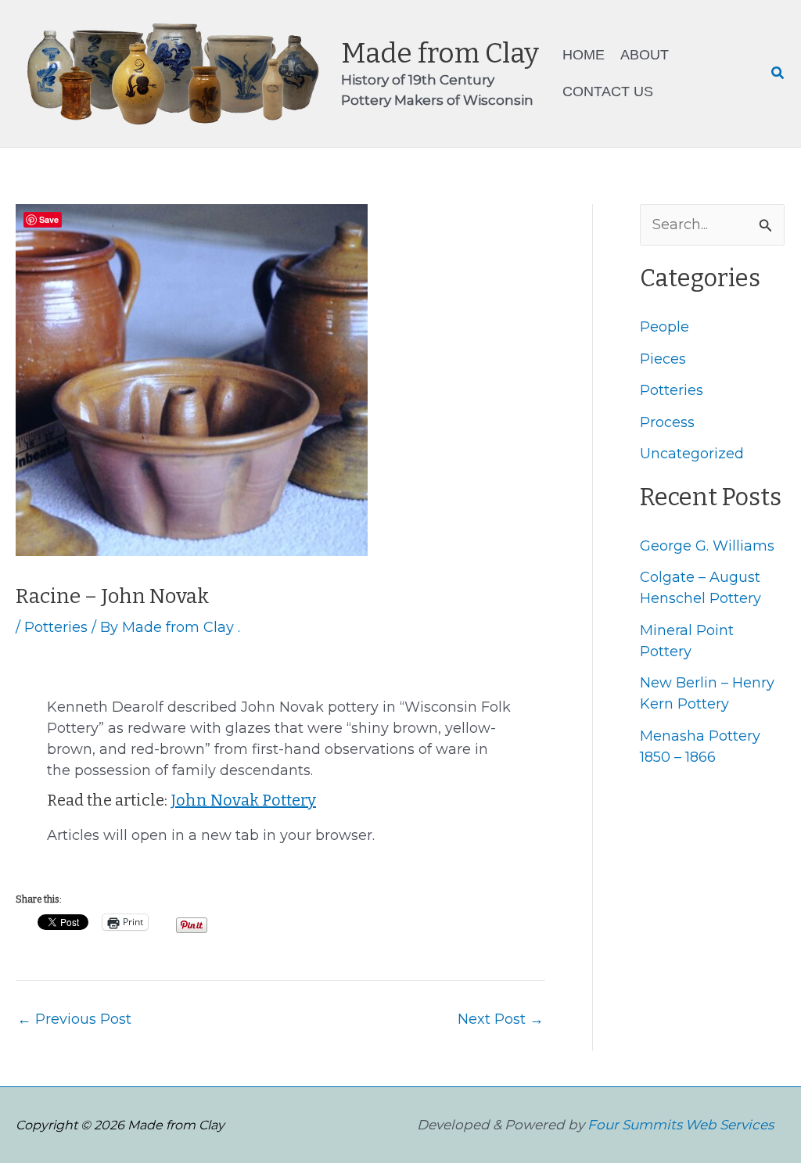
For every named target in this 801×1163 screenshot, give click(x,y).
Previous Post (74, 1019)
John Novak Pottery (243, 800)
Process (667, 422)
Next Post (501, 1019)
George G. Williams (707, 546)
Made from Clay (440, 53)
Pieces (663, 359)
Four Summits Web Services (680, 1124)
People (664, 327)
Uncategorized (692, 453)
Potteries (56, 627)
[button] (778, 73)
